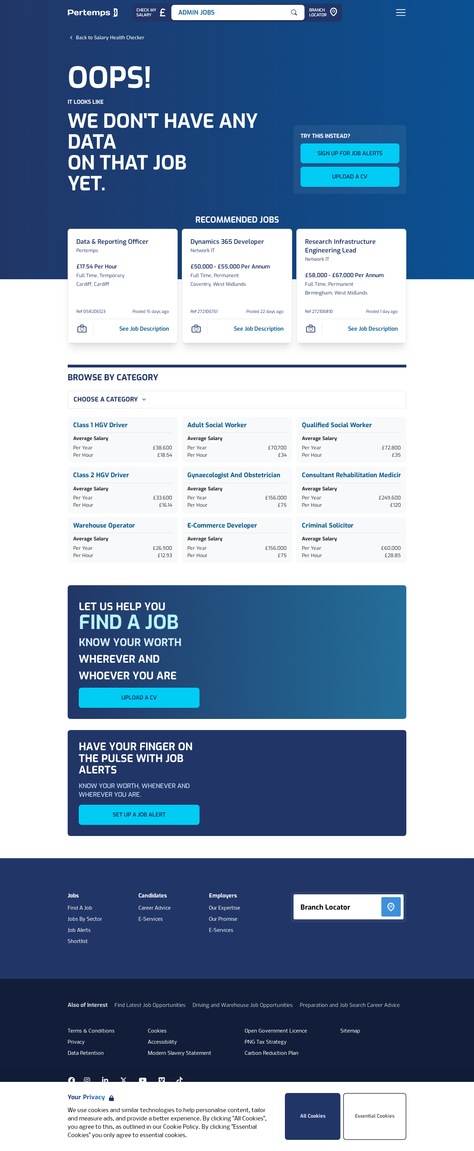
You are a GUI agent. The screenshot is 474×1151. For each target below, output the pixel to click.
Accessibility (162, 1042)
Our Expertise (224, 908)
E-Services (150, 919)
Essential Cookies (375, 1116)
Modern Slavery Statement (179, 1053)
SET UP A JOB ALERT (139, 814)
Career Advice (154, 908)
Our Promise (223, 919)
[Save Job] (82, 328)
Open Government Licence (276, 1031)
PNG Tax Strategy (266, 1042)
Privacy (76, 1042)
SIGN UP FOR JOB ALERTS (350, 153)
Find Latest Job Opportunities (150, 1005)
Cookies (157, 1031)
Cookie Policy (180, 1127)
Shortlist (78, 941)
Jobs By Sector (85, 919)
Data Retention (86, 1053)
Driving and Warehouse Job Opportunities (243, 1005)
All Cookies (312, 1116)
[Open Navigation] (400, 12)
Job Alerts (79, 930)
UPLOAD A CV (349, 176)
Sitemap (350, 1031)
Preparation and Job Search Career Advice (350, 1005)
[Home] (93, 12)
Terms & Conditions (91, 1031)
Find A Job (80, 908)
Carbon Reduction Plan (271, 1053)
